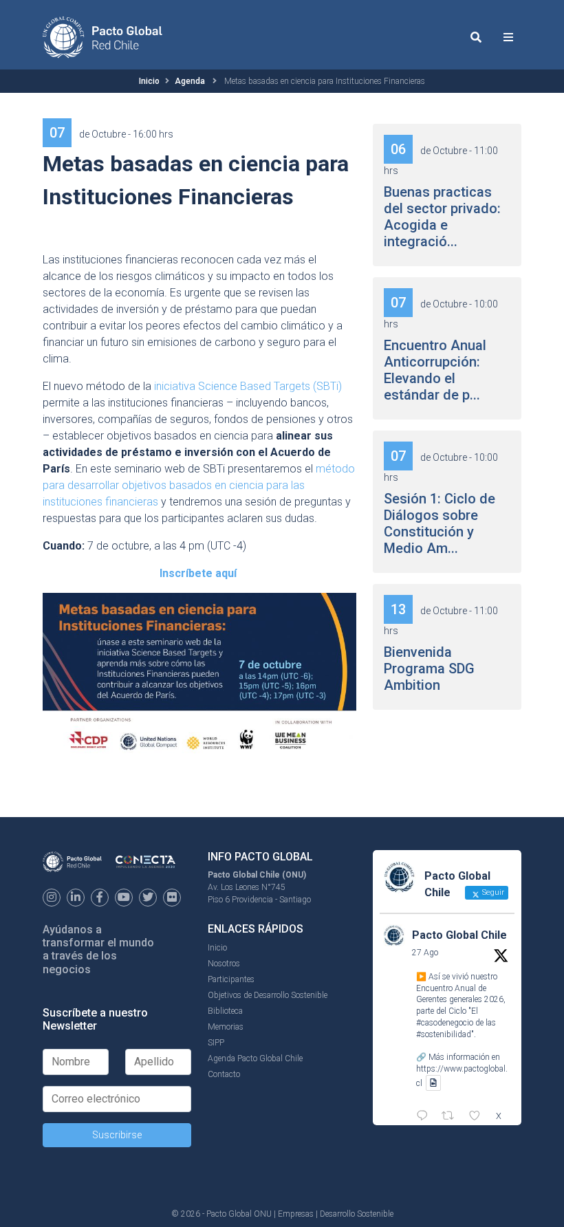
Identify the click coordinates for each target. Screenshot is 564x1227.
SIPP (216, 1042)
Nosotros (224, 963)
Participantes (231, 979)
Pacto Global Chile (459, 935)
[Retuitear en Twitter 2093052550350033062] (452, 1117)
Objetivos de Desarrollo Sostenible (267, 995)
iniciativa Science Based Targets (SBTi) (248, 386)
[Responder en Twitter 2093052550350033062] (425, 1117)
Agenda (190, 81)
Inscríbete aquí (198, 573)
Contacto (224, 1074)
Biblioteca (225, 1011)
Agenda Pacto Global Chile (255, 1058)
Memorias (225, 1027)
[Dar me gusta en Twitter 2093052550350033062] (478, 1117)
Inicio (149, 81)
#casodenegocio (444, 1023)
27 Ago (425, 952)
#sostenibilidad (443, 1034)
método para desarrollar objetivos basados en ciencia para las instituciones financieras (199, 485)
